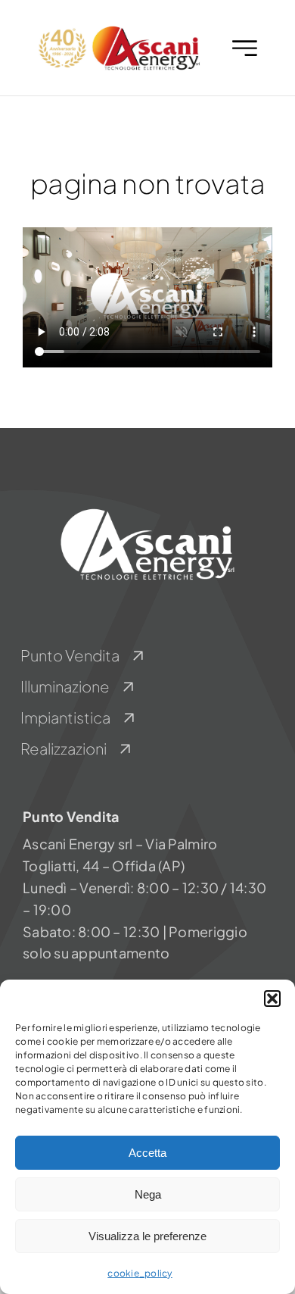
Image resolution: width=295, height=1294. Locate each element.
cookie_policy (139, 1273)
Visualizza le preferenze (147, 1236)
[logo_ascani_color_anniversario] (118, 29)
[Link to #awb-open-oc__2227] (244, 48)
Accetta (147, 1152)
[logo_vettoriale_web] (147, 510)
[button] (272, 998)
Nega (148, 1194)
